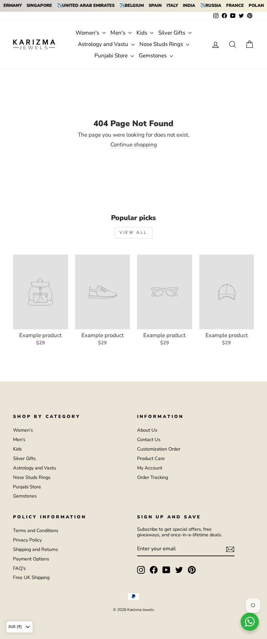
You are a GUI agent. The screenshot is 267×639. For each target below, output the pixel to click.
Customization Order (158, 449)
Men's (118, 33)
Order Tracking (152, 477)
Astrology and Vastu (104, 44)
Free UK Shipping (31, 577)
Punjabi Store (111, 55)
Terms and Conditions (35, 530)
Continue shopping (133, 144)
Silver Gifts (172, 33)
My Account (149, 468)
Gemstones (153, 55)
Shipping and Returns (35, 549)
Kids (142, 33)
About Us (147, 430)
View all (133, 232)
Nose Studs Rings (161, 44)
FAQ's (19, 568)
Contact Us (149, 439)
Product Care (151, 458)
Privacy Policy (27, 540)
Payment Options (31, 559)
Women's (88, 33)
